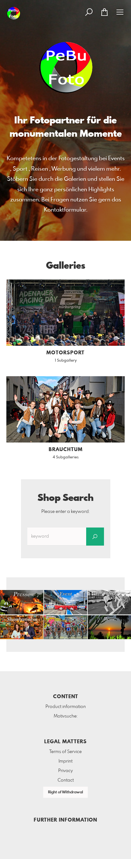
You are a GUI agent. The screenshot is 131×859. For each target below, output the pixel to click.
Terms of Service (65, 752)
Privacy (65, 771)
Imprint (65, 761)
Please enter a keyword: (65, 511)
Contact (66, 780)
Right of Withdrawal (65, 792)
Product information (65, 707)
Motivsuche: (66, 716)
